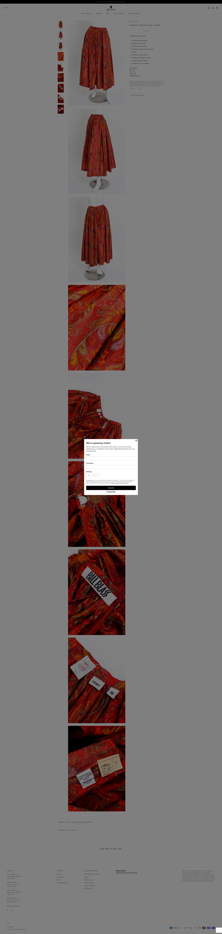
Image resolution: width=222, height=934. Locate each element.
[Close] (136, 441)
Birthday (89, 471)
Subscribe (111, 488)
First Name (89, 463)
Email (88, 454)
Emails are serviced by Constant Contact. (120, 483)
